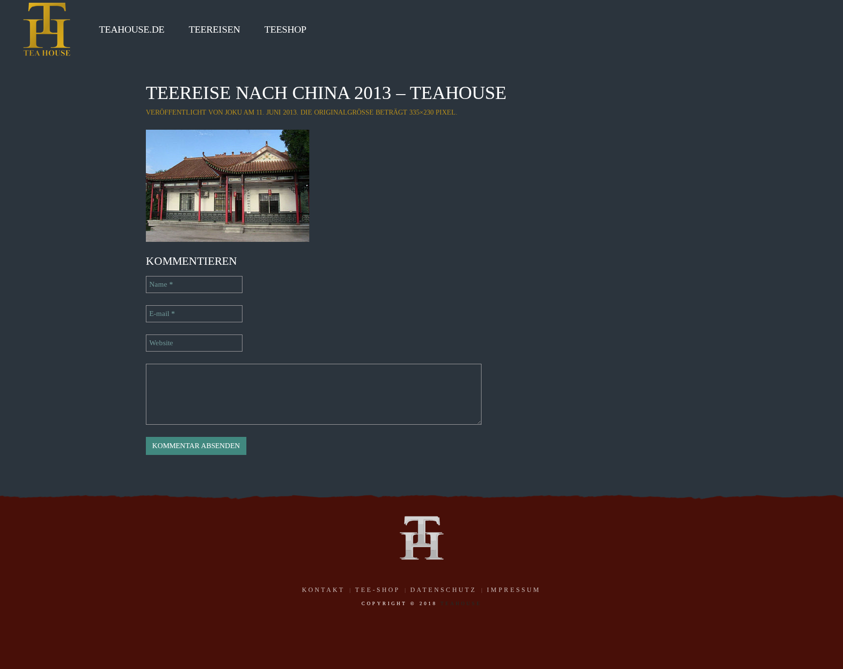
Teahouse (461, 603)
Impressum (514, 589)
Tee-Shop (377, 589)
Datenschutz (443, 589)
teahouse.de (131, 29)
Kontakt (323, 589)
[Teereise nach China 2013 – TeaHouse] (227, 185)
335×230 (421, 112)
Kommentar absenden (196, 446)
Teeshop (285, 29)
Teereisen (214, 29)
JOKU (233, 112)
